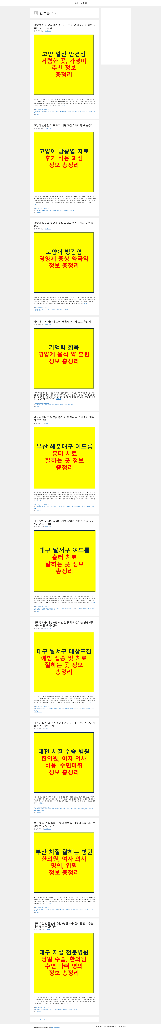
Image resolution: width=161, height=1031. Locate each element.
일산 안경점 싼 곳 (69, 111)
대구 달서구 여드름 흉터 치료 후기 (46, 610)
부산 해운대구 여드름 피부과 (42, 506)
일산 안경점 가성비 (50, 111)
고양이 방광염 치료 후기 (68, 210)
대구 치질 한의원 (72, 1009)
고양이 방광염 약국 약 (41, 309)
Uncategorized (39, 109)
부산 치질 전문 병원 (83, 909)
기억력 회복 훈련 (68, 404)
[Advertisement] (115, 36)
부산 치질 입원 (74, 909)
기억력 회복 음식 (59, 404)
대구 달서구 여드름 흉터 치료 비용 (44, 608)
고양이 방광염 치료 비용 (55, 210)
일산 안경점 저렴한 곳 (81, 111)
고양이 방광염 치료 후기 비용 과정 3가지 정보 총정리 (63, 125)
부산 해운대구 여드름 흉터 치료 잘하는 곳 (62, 506)
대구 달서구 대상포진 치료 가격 (70, 708)
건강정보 (46, 208)
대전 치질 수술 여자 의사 (77, 808)
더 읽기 (64, 105)
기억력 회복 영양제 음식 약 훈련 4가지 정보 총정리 (62, 321)
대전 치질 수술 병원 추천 (53, 808)
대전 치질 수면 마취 (40, 808)
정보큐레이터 (80, 3)
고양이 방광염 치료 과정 (41, 210)
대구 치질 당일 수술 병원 (41, 1009)
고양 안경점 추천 (39, 111)
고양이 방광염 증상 (65, 309)
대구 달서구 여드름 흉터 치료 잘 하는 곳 (64, 608)
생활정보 (46, 109)
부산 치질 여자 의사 (64, 909)
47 (41, 1020)
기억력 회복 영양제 (49, 404)
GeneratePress (55, 1027)
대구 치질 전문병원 (63, 1009)
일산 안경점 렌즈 (60, 111)
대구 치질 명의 (53, 1009)
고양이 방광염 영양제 (53, 309)
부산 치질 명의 (39, 909)
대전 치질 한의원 (39, 810)
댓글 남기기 (38, 114)
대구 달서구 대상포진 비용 (54, 708)
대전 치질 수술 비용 (65, 808)
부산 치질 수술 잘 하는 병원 (51, 909)
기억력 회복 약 (39, 404)
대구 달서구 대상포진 (41, 708)
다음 (45, 1020)
